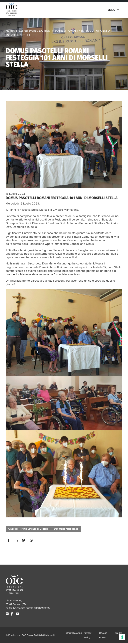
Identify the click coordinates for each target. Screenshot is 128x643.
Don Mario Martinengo (66, 528)
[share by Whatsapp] (31, 540)
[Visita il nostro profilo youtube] (18, 614)
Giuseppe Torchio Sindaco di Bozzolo (28, 528)
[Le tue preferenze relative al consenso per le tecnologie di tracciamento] (122, 637)
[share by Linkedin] (16, 540)
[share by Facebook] (9, 540)
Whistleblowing (74, 633)
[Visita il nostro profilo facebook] (12, 614)
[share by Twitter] (24, 540)
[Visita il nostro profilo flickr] (8, 614)
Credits (118, 633)
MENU (111, 10)
